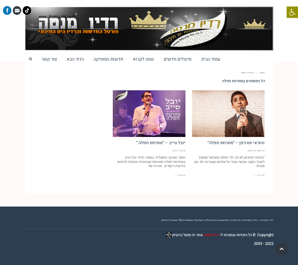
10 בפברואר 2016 (256, 150)
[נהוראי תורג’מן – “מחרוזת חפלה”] (228, 113)
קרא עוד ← (259, 175)
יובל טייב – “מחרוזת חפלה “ (160, 143)
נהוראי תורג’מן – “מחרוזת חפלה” (236, 143)
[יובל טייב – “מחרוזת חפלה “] (149, 113)
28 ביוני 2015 (178, 150)
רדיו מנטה (211, 235)
